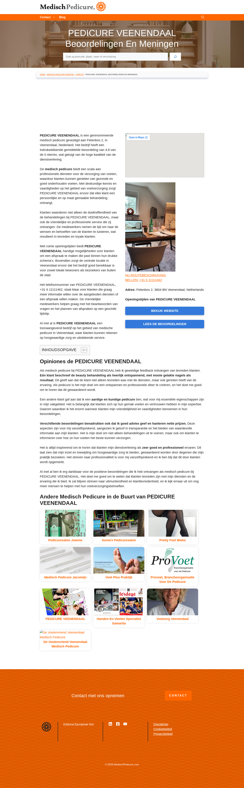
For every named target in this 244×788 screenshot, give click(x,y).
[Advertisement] (122, 106)
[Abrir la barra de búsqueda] (202, 17)
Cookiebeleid (162, 729)
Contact (45, 17)
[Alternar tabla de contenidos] (82, 350)
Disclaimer (160, 724)
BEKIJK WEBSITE (164, 311)
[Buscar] (175, 57)
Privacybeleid (163, 734)
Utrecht (80, 74)
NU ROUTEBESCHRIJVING (145, 275)
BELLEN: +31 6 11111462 (143, 280)
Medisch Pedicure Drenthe (60, 74)
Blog (62, 17)
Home (42, 74)
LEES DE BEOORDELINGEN (164, 324)
